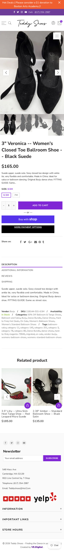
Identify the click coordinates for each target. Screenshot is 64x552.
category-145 (26, 327)
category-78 (7, 330)
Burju (12, 311)
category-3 (53, 327)
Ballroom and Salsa (11, 317)
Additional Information (17, 270)
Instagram (18, 443)
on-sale (39, 334)
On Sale (24, 321)
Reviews (7, 276)
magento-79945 (17, 334)
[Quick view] (27, 381)
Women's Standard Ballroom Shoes (19, 324)
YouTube (24, 443)
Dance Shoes (48, 317)
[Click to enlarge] (57, 35)
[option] (32, 72)
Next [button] (58, 72)
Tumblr (43, 242)
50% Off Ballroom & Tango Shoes (44, 314)
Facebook (20, 242)
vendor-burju (50, 334)
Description (9, 264)
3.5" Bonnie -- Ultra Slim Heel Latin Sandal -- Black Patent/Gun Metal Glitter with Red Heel (47, 415)
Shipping (7, 281)
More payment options (28, 227)
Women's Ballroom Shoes (42, 321)
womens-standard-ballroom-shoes (44, 337)
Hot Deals (14, 321)
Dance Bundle (34, 317)
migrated (30, 334)
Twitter (25, 242)
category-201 (40, 327)
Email (35, 242)
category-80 (20, 330)
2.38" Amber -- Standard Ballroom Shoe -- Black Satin (16, 414)
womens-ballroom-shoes (14, 337)
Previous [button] (6, 72)
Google (30, 242)
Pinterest (40, 242)
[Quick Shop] (27, 405)
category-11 (13, 327)
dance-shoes (47, 330)
